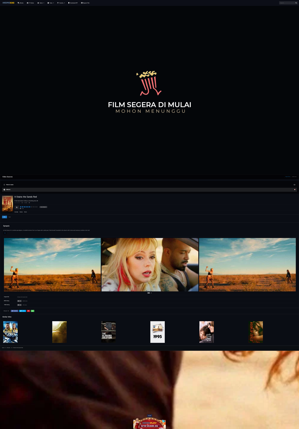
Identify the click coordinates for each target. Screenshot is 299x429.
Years (50, 3)
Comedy (16, 211)
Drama (21, 211)
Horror (25, 211)
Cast (10, 217)
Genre (41, 3)
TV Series (31, 3)
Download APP (74, 3)
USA (5, 233)
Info (4, 217)
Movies (21, 3)
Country (61, 3)
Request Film (85, 3)
